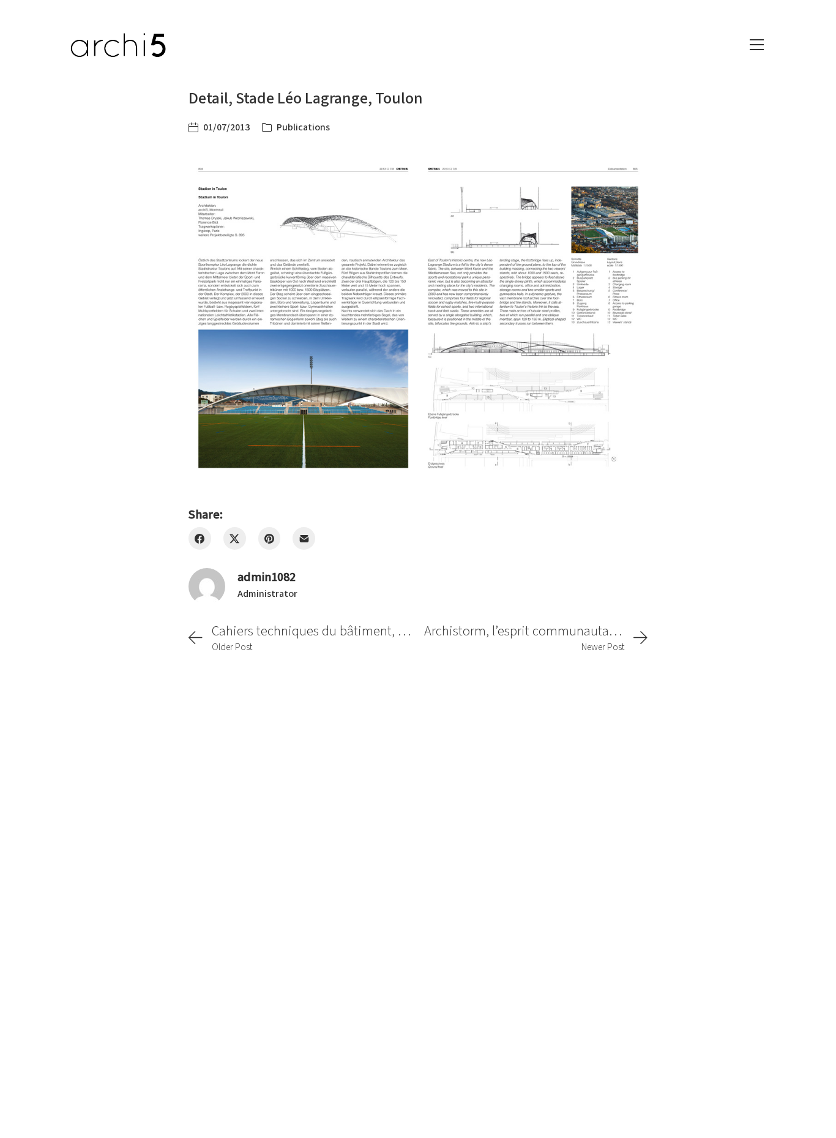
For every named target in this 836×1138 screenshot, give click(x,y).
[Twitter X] (234, 538)
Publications (303, 127)
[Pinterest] (269, 538)
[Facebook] (199, 538)
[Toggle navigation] (757, 44)
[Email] (304, 538)
